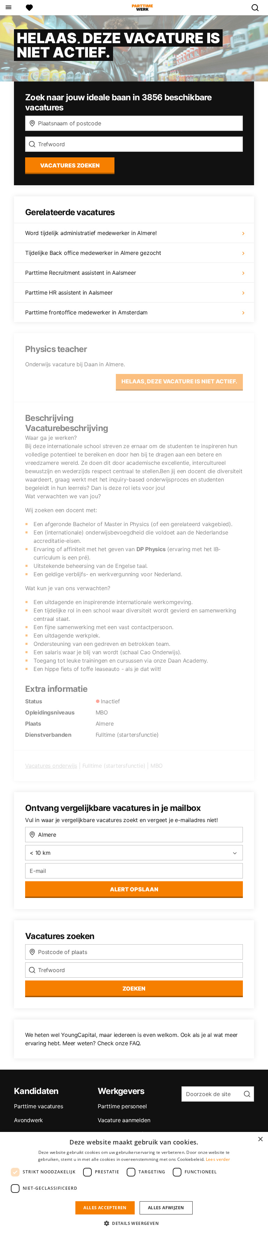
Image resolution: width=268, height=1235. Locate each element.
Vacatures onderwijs (51, 765)
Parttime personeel (122, 1106)
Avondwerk (28, 1120)
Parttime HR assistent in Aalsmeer (68, 292)
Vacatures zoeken (70, 165)
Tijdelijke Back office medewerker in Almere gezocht (93, 252)
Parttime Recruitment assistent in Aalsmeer (80, 272)
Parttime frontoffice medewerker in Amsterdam (86, 312)
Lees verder (218, 1159)
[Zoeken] (258, 7)
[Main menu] (8, 7)
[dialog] (134, 1183)
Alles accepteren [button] (104, 1208)
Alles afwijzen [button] (166, 1208)
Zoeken (134, 988)
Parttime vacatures (38, 1106)
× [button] (260, 1139)
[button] (134, 1223)
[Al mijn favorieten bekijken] (29, 7)
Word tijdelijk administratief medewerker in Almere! (91, 232)
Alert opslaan (134, 889)
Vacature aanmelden (124, 1120)
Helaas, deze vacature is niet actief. (179, 381)
